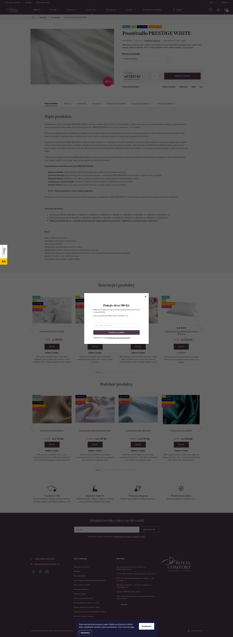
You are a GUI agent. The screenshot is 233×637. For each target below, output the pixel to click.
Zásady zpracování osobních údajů (118, 338)
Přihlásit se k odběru (116, 332)
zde (132, 627)
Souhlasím (146, 626)
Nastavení (85, 632)
